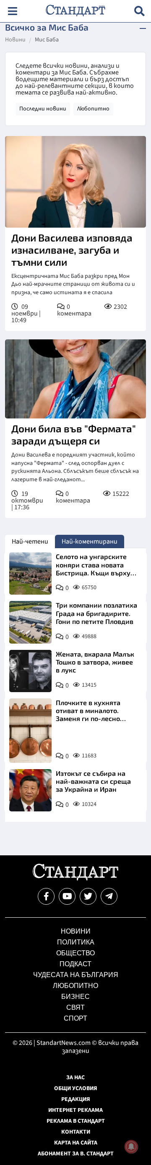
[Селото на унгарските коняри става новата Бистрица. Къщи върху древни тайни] (30, 573)
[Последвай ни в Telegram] (109, 896)
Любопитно (93, 109)
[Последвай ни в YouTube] (67, 896)
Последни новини (42, 109)
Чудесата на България (75, 974)
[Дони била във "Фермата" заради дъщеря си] (75, 378)
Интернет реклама (75, 1110)
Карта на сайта (75, 1143)
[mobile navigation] (12, 11)
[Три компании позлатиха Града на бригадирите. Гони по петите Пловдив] (30, 622)
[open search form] (139, 11)
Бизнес (75, 996)
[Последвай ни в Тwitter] (88, 896)
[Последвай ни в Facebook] (46, 896)
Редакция (75, 1099)
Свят (75, 1007)
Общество (75, 953)
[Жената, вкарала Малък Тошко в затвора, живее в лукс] (30, 671)
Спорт (75, 1018)
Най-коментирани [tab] (89, 541)
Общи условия (75, 1088)
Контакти (75, 1132)
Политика (75, 942)
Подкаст (75, 963)
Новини (15, 40)
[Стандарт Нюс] (75, 878)
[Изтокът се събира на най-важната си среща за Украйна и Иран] (30, 790)
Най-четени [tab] (30, 541)
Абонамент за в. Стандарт (76, 1154)
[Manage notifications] (131, 1146)
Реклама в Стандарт (76, 1121)
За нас (75, 1077)
